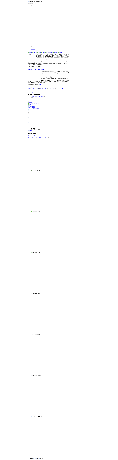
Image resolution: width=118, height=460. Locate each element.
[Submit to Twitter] (51, 88)
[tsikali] (30, 110)
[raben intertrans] (31, 107)
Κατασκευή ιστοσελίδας (33, 137)
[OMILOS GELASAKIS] (33, 108)
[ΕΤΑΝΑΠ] (30, 105)
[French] (43, 52)
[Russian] (60, 52)
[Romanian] (55, 52)
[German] (47, 52)
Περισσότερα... (34, 99)
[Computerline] (31, 106)
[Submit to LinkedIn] (59, 88)
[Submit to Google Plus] (42, 88)
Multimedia (33, 49)
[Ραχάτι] (30, 104)
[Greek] (30, 52)
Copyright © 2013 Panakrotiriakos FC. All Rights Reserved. (40, 139)
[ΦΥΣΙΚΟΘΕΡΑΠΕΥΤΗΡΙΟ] (34, 103)
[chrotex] (30, 109)
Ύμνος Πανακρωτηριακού (38, 50)
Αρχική (32, 47)
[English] (39, 52)
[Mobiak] (30, 102)
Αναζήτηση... (30, 3)
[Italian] (51, 52)
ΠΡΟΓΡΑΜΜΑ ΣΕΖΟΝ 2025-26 (37, 96)
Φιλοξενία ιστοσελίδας (42, 137)
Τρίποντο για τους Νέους (36, 69)
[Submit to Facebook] (32, 88)
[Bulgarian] (34, 52)
